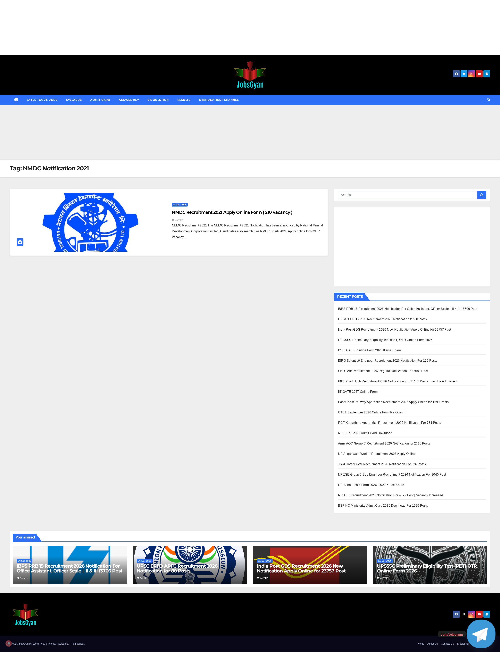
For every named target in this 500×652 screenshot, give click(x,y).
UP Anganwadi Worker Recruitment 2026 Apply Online (377, 453)
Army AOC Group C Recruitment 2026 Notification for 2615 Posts (384, 443)
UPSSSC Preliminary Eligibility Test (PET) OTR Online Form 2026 (385, 340)
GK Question (158, 100)
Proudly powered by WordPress (28, 643)
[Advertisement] (117, 27)
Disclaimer (463, 643)
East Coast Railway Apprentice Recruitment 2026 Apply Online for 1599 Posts (393, 402)
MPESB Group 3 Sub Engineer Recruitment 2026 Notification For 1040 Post (392, 474)
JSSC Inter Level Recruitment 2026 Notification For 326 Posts (382, 464)
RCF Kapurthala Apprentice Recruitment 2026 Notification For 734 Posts (389, 422)
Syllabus (74, 100)
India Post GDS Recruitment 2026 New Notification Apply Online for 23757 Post (394, 329)
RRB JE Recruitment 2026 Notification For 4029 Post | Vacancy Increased (390, 495)
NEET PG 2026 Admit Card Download (365, 433)
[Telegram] (481, 634)
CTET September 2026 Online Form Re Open (370, 412)
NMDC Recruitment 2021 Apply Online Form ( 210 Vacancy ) (232, 212)
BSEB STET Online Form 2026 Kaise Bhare (369, 350)
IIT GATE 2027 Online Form (358, 391)
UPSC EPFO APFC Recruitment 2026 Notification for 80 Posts (382, 319)
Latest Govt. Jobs (42, 100)
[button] (488, 99)
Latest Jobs (180, 205)
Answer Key (129, 100)
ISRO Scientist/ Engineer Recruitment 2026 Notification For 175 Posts (387, 360)
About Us (432, 643)
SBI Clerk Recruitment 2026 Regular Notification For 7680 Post (383, 371)
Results (184, 100)
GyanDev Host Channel (218, 100)
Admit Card (100, 100)
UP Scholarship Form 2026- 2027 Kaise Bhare (371, 485)
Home (421, 643)
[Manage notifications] (8, 643)
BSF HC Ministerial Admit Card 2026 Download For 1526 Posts (383, 505)
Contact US (447, 643)
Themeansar (77, 643)
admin (179, 219)
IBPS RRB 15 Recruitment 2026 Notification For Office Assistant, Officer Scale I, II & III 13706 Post (407, 308)
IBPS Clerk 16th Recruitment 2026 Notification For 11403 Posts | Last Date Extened (397, 381)
